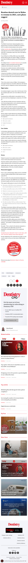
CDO (3, 273)
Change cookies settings (7, 535)
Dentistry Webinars (21, 543)
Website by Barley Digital (14, 558)
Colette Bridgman (9, 273)
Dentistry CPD (21, 535)
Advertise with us (7, 538)
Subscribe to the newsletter (14, 548)
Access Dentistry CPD (11, 320)
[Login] (23, 3)
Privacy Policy (19, 557)
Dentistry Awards (21, 540)
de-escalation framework (15, 62)
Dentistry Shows (21, 538)
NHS (9, 276)
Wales (13, 276)
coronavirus (17, 273)
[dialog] (2, 561)
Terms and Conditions (10, 557)
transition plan (7, 49)
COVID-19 (4, 276)
